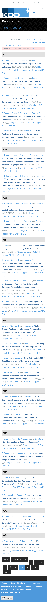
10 (22, 567)
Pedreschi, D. (37, 61)
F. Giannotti (6, 61)
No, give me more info (11, 592)
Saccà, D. (23, 113)
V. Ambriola (6, 541)
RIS (43, 42)
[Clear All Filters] (36, 49)
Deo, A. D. (17, 155)
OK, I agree (7, 598)
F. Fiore (5, 246)
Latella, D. (19, 301)
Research (16, 28)
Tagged (36, 39)
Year (19, 46)
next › (35, 567)
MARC (42, 39)
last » (6, 572)
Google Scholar (30, 105)
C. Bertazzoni (7, 495)
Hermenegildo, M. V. (23, 453)
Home (5, 28)
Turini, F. (41, 517)
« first (6, 559)
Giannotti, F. (15, 131)
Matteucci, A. (17, 517)
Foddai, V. (17, 204)
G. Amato (5, 131)
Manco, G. (16, 61)
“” (20, 99)
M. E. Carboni (7, 155)
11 (28, 567)
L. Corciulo (6, 281)
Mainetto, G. (28, 131)
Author (4, 46)
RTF (30, 39)
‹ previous (17, 559)
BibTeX (25, 39)
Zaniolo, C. (36, 113)
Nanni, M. (24, 61)
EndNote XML (35, 42)
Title (9, 46)
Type (14, 46)
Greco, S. (15, 113)
